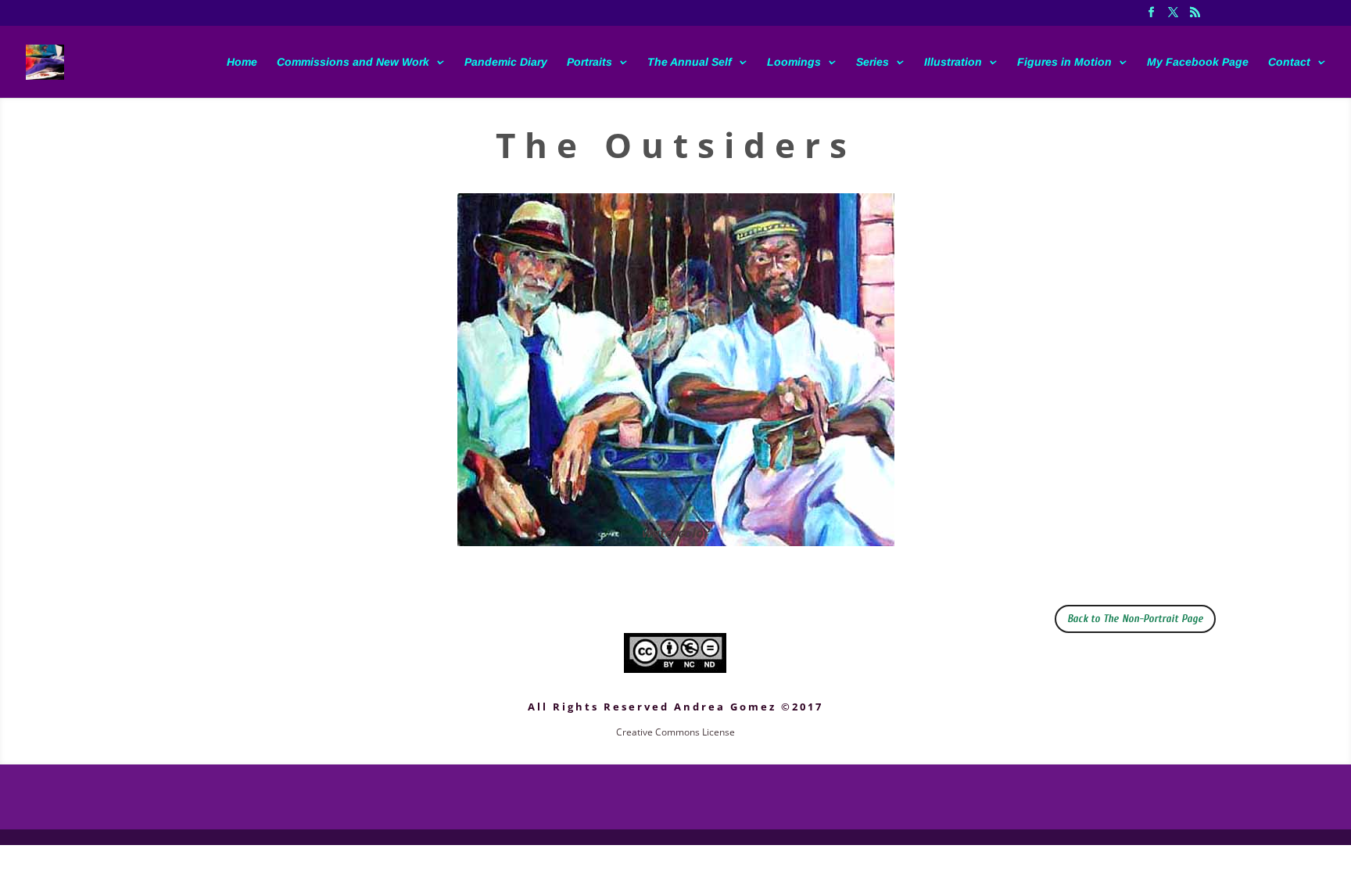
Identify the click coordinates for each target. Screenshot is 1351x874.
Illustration (953, 62)
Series (872, 62)
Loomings (794, 62)
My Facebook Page (1198, 62)
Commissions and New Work (353, 62)
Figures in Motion (1064, 62)
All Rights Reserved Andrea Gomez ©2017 (675, 707)
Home (242, 62)
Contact (1289, 62)
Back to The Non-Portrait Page (1135, 618)
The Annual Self (689, 62)
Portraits (589, 62)
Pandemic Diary (505, 62)
